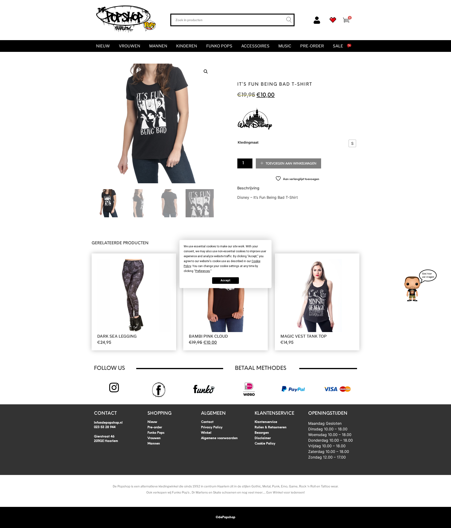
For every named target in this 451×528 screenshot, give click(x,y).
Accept (225, 280)
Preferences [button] (202, 271)
